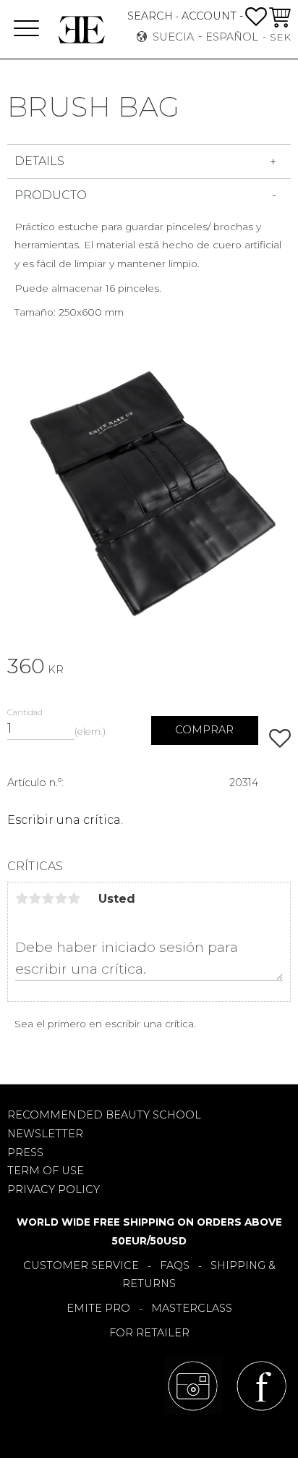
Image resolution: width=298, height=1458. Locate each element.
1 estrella (21, 898)
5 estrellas (73, 898)
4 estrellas (60, 898)
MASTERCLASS (191, 1308)
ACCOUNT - (212, 15)
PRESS (25, 1152)
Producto (50, 195)
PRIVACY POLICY (53, 1189)
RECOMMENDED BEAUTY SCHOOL (104, 1114)
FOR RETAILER (149, 1332)
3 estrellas (47, 898)
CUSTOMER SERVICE (81, 1265)
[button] (26, 29)
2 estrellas (34, 898)
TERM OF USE (45, 1170)
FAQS (175, 1265)
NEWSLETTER (45, 1133)
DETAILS (39, 161)
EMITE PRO (98, 1308)
